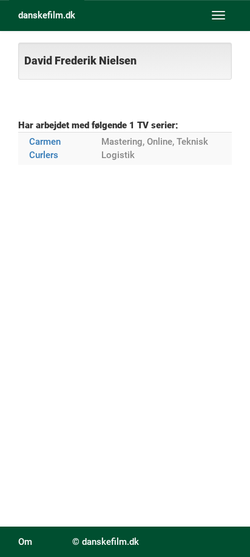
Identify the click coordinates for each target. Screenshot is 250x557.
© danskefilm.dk (105, 541)
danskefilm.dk (46, 15)
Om (25, 541)
